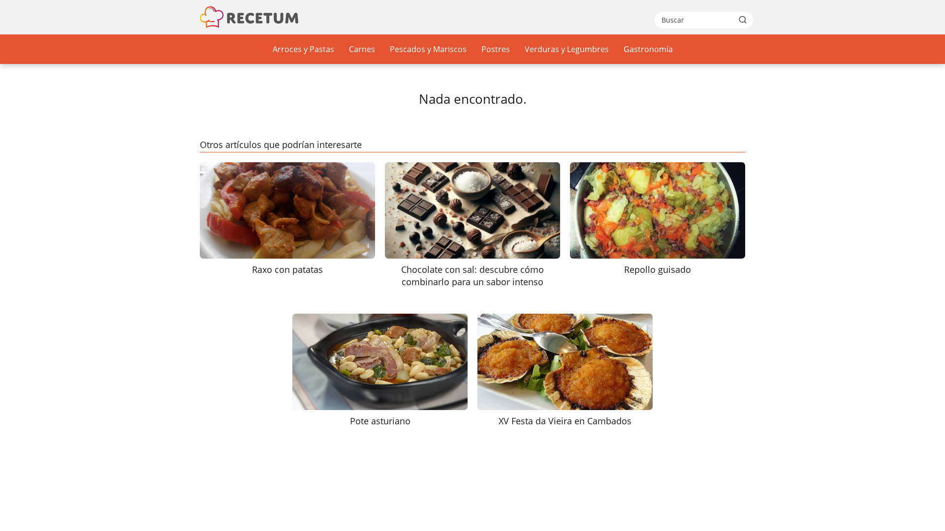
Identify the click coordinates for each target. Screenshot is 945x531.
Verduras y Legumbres (567, 49)
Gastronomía (648, 49)
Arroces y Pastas (303, 49)
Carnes (362, 49)
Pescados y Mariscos (428, 49)
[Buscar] (742, 20)
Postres (495, 49)
